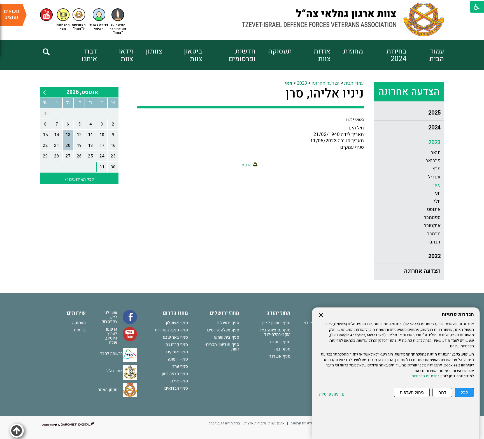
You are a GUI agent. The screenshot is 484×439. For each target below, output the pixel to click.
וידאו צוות (126, 55)
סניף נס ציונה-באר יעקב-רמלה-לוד (274, 332)
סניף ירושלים (228, 323)
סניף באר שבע (175, 337)
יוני (438, 193)
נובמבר (434, 233)
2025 (434, 113)
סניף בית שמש (226, 337)
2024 (434, 128)
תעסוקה (280, 51)
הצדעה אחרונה (409, 91)
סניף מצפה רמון (175, 374)
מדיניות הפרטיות (424, 376)
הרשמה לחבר (111, 353)
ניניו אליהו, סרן (324, 93)
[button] (99, 19)
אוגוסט (434, 209)
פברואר (433, 160)
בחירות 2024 (396, 55)
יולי (437, 201)
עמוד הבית (436, 55)
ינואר (436, 152)
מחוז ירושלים (224, 313)
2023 (434, 142)
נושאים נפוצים (11, 14)
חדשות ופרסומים (242, 55)
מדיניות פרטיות (332, 394)
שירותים (76, 313)
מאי (437, 185)
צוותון (154, 51)
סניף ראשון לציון (276, 323)
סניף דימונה (178, 359)
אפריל (434, 176)
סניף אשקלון (177, 323)
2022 (434, 256)
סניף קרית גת (177, 345)
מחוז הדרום (175, 313)
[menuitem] (425, 55)
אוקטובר (432, 225)
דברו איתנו (89, 55)
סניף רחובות (280, 342)
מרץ (436, 168)
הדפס (246, 165)
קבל (464, 392)
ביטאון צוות (193, 55)
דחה (442, 392)
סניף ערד (180, 366)
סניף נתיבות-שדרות (171, 330)
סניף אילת (179, 381)
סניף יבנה (282, 349)
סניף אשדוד (279, 356)
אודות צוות (322, 55)
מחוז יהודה (278, 313)
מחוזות (353, 51)
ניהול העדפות (412, 392)
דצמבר (434, 241)
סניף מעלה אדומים (223, 330)
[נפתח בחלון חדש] (46, 14)
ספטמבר (432, 217)
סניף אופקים (177, 352)
